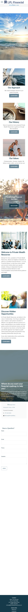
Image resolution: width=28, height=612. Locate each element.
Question (3, 456)
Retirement (14, 609)
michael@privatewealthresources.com (14, 605)
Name (2, 431)
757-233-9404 (8, 413)
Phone (2, 448)
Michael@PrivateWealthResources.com (10, 415)
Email (2, 439)
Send (4, 468)
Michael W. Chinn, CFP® (9, 407)
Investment (14, 611)
